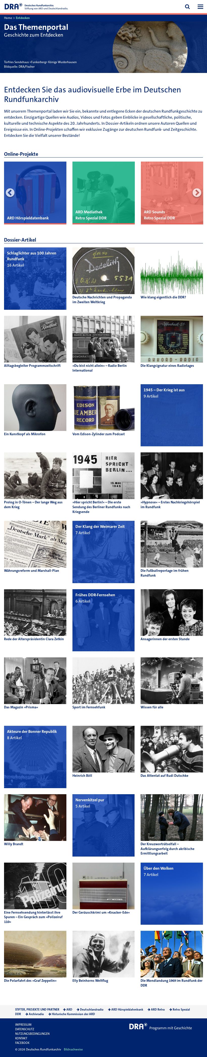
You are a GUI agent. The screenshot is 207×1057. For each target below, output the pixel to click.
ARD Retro (158, 1010)
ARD (69, 1010)
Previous (10, 193)
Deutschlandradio (92, 1010)
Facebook (22, 1043)
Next (197, 193)
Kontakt (21, 1038)
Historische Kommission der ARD (73, 1014)
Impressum (23, 1025)
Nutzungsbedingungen (32, 1034)
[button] (200, 6)
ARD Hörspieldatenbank (127, 1010)
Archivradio (36, 1014)
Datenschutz (24, 1029)
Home (8, 18)
